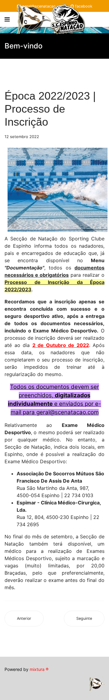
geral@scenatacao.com (67, 412)
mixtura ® (39, 669)
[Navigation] (7, 19)
